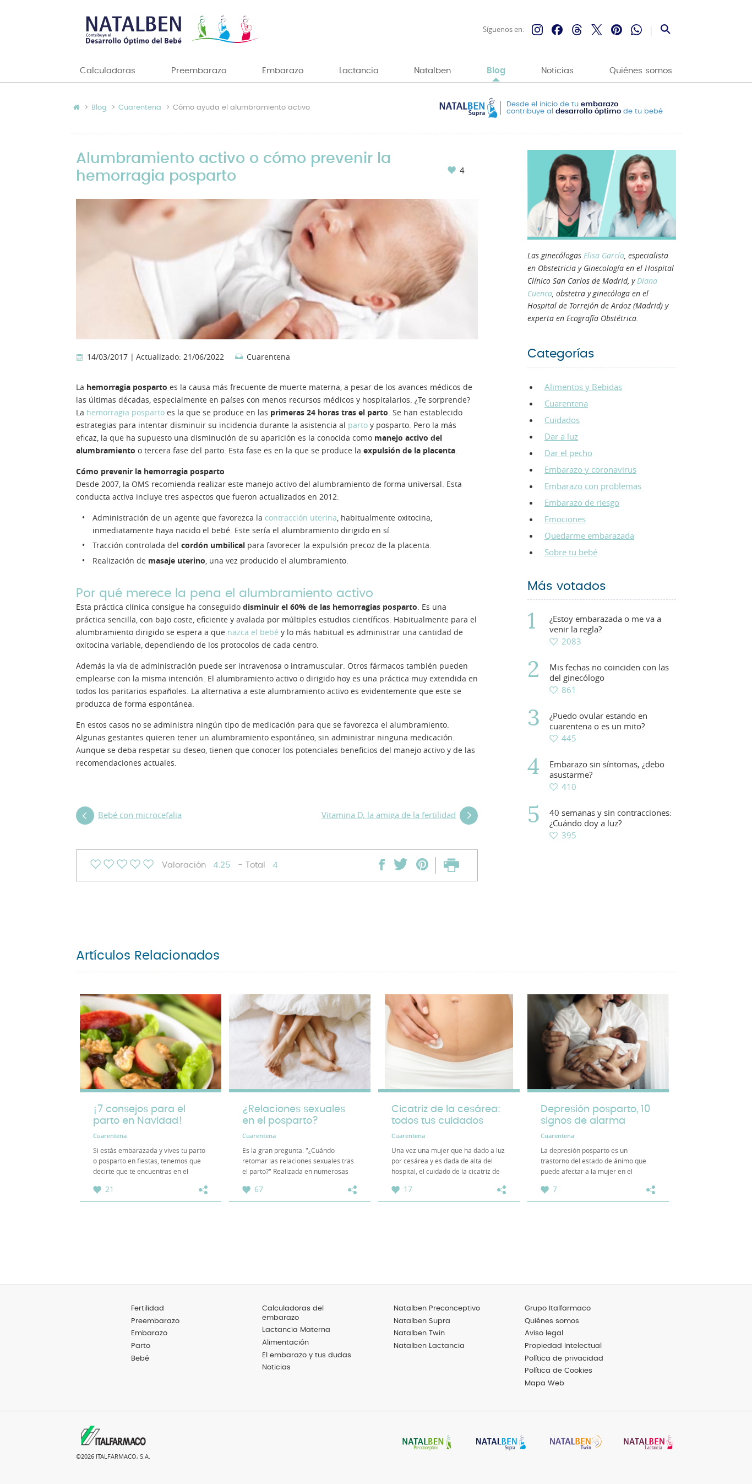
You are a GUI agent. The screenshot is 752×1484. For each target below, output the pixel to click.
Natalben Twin (419, 1333)
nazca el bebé (253, 632)
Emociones (565, 518)
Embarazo (282, 71)
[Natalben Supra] (498, 1443)
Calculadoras (107, 71)
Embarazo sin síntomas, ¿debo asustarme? (606, 769)
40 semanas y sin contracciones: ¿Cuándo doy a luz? (610, 818)
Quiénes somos (640, 71)
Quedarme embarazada (589, 535)
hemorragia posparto (125, 413)
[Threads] (576, 29)
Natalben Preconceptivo (437, 1308)
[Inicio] (170, 30)
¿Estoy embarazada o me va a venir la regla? (605, 624)
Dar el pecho (568, 452)
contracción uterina (301, 518)
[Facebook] (557, 29)
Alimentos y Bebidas (583, 386)
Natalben (432, 71)
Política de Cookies (558, 1370)
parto (358, 425)
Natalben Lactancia (429, 1346)
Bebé (140, 1358)
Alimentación (285, 1342)
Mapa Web (544, 1383)
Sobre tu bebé (570, 551)
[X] (596, 29)
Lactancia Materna (296, 1330)
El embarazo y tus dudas (306, 1355)
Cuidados (562, 419)
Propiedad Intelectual (563, 1346)
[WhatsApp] (636, 29)
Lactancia (359, 71)
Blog (496, 71)
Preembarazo (198, 71)
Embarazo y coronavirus (590, 469)
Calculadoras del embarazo (293, 1313)
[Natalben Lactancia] (646, 1443)
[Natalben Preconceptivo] (424, 1443)
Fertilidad (147, 1308)
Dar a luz (561, 436)
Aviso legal (544, 1333)
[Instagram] (537, 29)
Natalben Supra (422, 1321)
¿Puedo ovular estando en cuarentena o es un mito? (598, 721)
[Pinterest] (616, 29)
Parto (140, 1346)
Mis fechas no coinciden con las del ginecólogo (609, 672)
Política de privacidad (564, 1358)
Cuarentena (139, 108)
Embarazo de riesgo (581, 502)
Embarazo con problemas (592, 485)
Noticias (557, 71)
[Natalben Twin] (572, 1443)
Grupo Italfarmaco (558, 1308)
